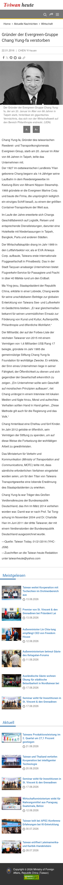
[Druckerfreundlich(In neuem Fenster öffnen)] (19, 58)
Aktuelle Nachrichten (26, 23)
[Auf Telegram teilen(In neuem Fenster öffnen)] (15, 58)
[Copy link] (24, 58)
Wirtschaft (47, 23)
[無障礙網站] (31, 877)
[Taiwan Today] (20, 4)
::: (4, 2)
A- (27, 129)
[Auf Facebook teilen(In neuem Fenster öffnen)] (3, 58)
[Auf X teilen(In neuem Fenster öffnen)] (7, 58)
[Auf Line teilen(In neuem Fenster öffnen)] (11, 58)
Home (7, 23)
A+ (36, 129)
